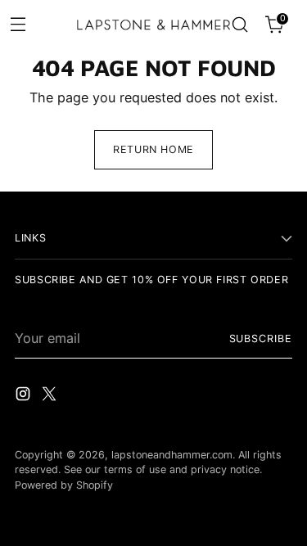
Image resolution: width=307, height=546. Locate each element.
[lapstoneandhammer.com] (154, 25)
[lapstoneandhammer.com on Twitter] (51, 396)
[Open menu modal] (17, 23)
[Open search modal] (239, 25)
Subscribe (260, 338)
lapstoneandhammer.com (172, 455)
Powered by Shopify (64, 485)
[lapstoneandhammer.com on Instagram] (24, 396)
